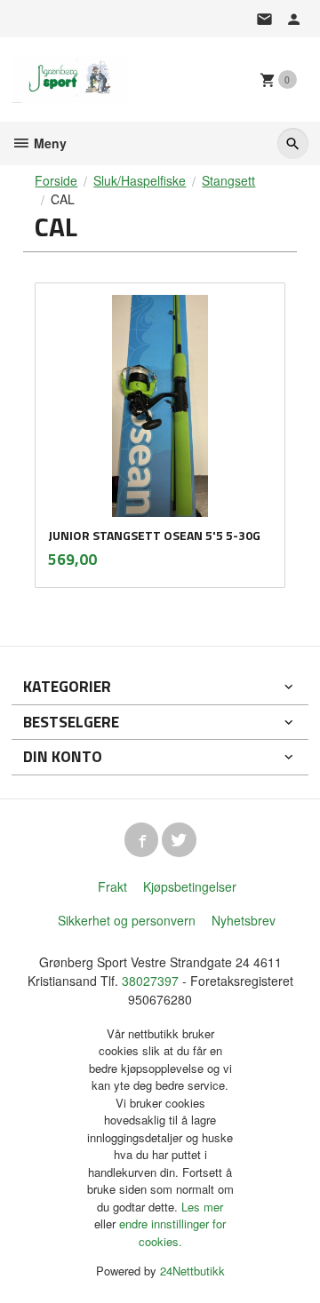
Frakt (112, 886)
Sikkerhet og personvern (127, 920)
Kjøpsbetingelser (189, 886)
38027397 (150, 980)
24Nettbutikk (192, 1270)
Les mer (202, 1206)
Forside (56, 180)
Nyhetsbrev (244, 920)
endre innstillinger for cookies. (172, 1232)
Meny (48, 143)
